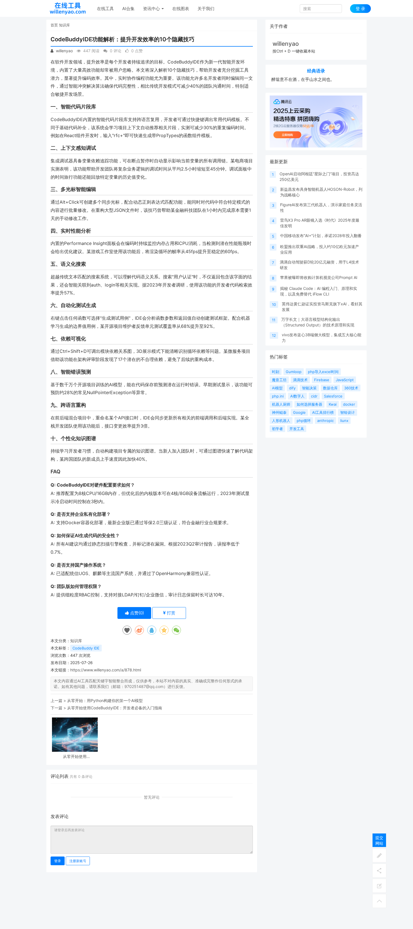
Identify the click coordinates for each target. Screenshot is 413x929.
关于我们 (206, 8)
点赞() (136, 612)
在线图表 (180, 8)
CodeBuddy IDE (85, 648)
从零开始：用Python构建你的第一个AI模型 (105, 700)
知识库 (64, 25)
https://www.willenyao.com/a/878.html (105, 669)
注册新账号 (77, 861)
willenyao (64, 50)
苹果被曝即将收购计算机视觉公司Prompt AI (318, 277)
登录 (57, 861)
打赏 (170, 612)
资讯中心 (152, 8)
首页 (54, 25)
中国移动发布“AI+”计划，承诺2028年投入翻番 (321, 235)
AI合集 (128, 8)
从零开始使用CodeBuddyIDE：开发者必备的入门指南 (114, 707)
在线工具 (105, 8)
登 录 (360, 8)
